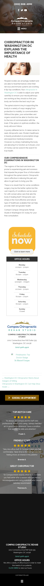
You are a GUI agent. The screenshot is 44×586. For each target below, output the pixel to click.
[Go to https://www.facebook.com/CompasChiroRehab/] (18, 10)
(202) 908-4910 (23, 4)
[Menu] (22, 581)
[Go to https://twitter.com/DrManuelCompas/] (22, 10)
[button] (22, 398)
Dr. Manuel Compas (22, 360)
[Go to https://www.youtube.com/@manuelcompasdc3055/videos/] (25, 10)
